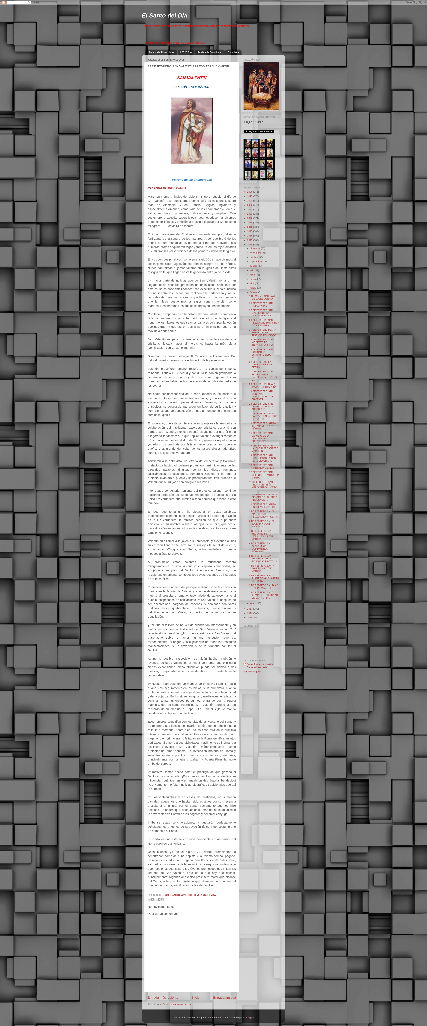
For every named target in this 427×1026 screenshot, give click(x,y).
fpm (220, 1017)
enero (253, 603)
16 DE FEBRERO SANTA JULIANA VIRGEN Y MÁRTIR (262, 426)
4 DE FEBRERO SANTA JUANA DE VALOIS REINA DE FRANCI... (264, 578)
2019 (250, 222)
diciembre (255, 248)
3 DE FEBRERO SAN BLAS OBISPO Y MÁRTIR (263, 586)
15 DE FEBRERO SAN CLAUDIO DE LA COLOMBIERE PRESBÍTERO (261, 437)
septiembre (256, 261)
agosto (254, 266)
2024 (250, 200)
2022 (250, 209)
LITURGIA (186, 52)
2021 (250, 214)
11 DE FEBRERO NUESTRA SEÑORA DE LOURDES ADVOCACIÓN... (264, 497)
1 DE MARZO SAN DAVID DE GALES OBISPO (262, 297)
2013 (250, 609)
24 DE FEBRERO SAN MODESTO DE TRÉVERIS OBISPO (261, 342)
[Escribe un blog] (152, 899)
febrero (254, 292)
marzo (253, 288)
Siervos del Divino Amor (161, 52)
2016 (250, 235)
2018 (250, 227)
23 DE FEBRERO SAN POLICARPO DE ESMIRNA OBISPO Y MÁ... (261, 353)
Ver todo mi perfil (252, 671)
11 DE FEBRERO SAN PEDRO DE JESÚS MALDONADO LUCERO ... (263, 486)
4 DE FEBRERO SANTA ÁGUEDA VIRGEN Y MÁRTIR (261, 568)
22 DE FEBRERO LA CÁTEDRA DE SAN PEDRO (260, 365)
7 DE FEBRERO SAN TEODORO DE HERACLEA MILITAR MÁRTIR (261, 535)
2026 (250, 192)
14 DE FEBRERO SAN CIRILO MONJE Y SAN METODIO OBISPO (262, 458)
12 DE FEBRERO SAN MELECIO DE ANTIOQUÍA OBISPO (264, 475)
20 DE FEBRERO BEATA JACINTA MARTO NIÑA (262, 385)
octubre (254, 257)
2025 (250, 196)
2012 (250, 613)
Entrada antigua (224, 997)
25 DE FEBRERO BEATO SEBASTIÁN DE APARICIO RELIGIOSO (262, 332)
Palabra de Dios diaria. (209, 52)
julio (252, 270)
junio (253, 275)
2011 (250, 617)
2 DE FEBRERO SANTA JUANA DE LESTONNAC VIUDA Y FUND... (263, 595)
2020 (250, 218)
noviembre (256, 252)
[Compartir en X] (155, 899)
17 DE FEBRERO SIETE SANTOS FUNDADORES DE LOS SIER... (263, 416)
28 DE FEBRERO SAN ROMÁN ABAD (261, 304)
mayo (253, 279)
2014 (250, 244)
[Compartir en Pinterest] (162, 899)
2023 (250, 205)
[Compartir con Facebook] (158, 899)
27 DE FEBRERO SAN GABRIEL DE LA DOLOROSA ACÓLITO (262, 313)
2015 (250, 240)
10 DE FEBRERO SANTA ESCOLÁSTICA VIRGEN (263, 505)
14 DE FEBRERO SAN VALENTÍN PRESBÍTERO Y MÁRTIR (263, 448)
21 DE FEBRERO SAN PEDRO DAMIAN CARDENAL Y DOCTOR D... (263, 375)
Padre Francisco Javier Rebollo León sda (260, 666)
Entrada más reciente (163, 997)
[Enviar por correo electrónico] (149, 899)
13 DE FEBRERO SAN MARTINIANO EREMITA (263, 466)
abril (252, 283)
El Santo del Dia (164, 15)
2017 (250, 231)
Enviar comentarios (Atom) (177, 1004)
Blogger (250, 1017)
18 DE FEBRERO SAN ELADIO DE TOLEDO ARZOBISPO (261, 406)
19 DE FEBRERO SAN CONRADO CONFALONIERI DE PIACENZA (261, 395)
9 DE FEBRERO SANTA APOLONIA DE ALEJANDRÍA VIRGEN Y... (264, 514)
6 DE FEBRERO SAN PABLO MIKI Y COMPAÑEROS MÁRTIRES (260, 547)
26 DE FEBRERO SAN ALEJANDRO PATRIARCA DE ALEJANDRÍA (264, 323)
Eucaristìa (233, 52)
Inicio (195, 997)
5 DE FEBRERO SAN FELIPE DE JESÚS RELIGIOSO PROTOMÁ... (264, 559)
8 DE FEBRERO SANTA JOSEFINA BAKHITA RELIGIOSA (261, 524)
